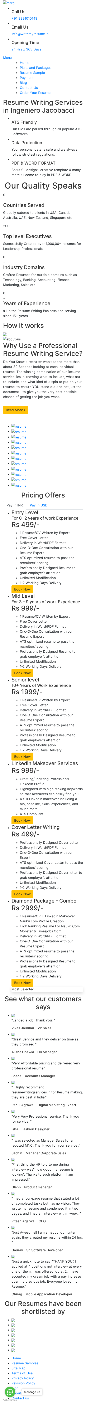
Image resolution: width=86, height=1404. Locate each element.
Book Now (22, 589)
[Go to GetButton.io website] (10, 1400)
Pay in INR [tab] (15, 505)
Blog (23, 83)
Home (24, 62)
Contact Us (29, 88)
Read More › (15, 410)
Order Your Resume (35, 93)
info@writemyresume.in (29, 34)
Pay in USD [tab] (39, 505)
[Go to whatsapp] (10, 1392)
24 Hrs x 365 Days (26, 49)
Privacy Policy (22, 1378)
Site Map (18, 1368)
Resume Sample (32, 73)
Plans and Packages (35, 67)
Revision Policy (23, 1383)
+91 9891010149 (24, 18)
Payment (27, 78)
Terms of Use (22, 1373)
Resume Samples (24, 1363)
